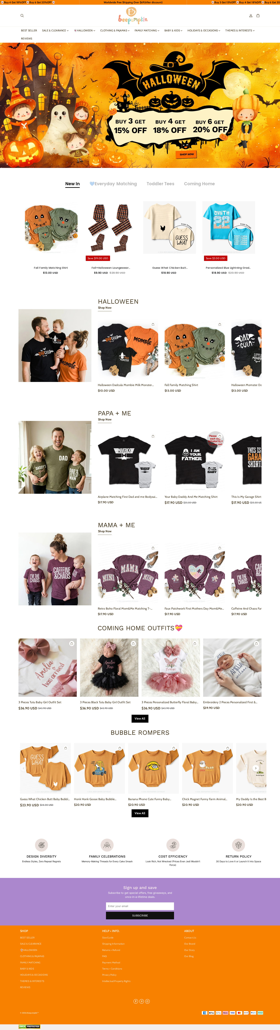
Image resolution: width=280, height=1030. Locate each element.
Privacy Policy (109, 974)
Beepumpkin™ (33, 1013)
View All (140, 718)
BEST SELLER (29, 30)
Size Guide (107, 937)
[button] (22, 15)
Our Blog (188, 956)
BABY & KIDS (172, 30)
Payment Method (111, 962)
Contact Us (190, 937)
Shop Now (105, 307)
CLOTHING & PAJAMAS (113, 30)
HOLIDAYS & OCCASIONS (202, 30)
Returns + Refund (111, 950)
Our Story (189, 950)
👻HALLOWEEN (83, 30)
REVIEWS (26, 38)
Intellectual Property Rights (116, 981)
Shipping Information (113, 943)
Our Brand (189, 943)
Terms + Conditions (112, 968)
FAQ (104, 956)
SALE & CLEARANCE (54, 30)
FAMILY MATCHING (146, 30)
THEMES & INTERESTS (238, 30)
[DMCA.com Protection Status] (29, 1028)
